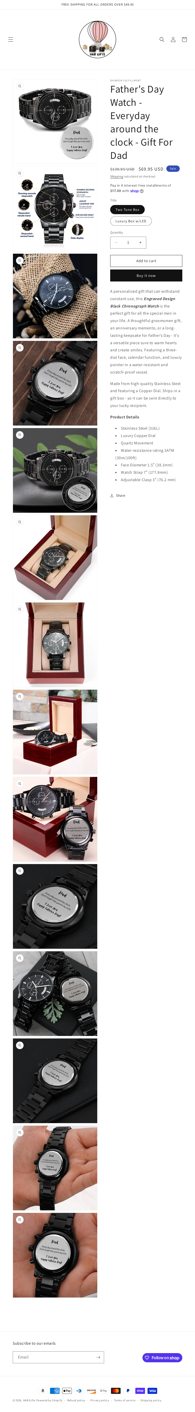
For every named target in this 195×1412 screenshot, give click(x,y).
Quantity (116, 232)
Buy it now (146, 275)
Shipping (116, 176)
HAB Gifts (29, 1400)
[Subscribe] (98, 1357)
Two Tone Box (127, 209)
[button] (10, 39)
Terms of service (124, 1400)
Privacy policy (99, 1400)
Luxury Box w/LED (131, 221)
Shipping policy (150, 1400)
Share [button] (120, 495)
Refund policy (76, 1400)
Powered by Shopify (49, 1400)
